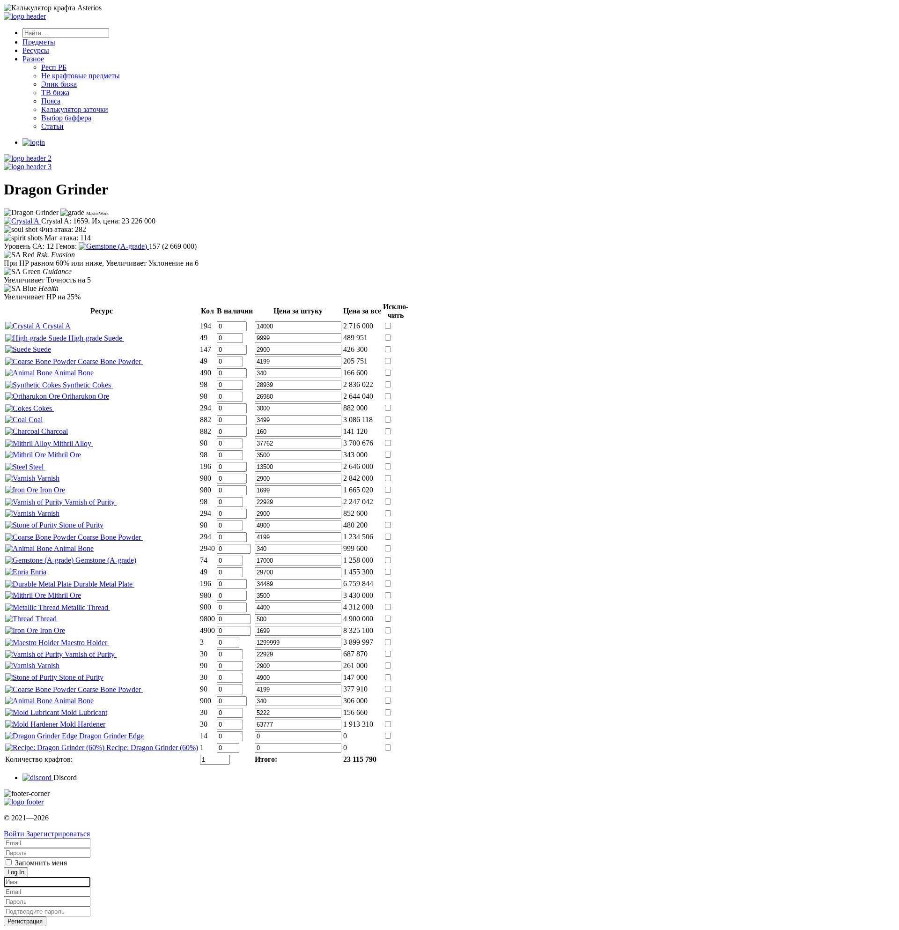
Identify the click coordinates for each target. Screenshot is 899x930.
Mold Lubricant (83, 712)
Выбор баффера (66, 118)
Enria (37, 572)
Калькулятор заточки (74, 109)
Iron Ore (51, 490)
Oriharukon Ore (84, 396)
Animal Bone (73, 373)
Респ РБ (53, 67)
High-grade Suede (95, 338)
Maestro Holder (84, 643)
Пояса (50, 101)
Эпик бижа (59, 84)
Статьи (52, 126)
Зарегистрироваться (58, 834)
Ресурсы (35, 50)
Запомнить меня (40, 863)
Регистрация (25, 921)
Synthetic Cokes (87, 385)
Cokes (42, 408)
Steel (36, 467)
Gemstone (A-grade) (105, 560)
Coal (35, 420)
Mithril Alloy (72, 443)
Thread (45, 619)
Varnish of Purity (90, 502)
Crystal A (56, 326)
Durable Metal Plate (103, 584)
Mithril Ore (63, 455)
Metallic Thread (84, 607)
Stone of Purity (80, 525)
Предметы (38, 42)
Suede (41, 349)
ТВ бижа (55, 93)
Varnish (47, 478)
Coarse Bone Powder (109, 361)
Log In (15, 872)
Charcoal (53, 431)
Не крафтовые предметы (80, 76)
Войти (14, 834)
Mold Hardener (81, 724)
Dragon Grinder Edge (110, 736)
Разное (33, 59)
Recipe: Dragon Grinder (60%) (151, 747)
